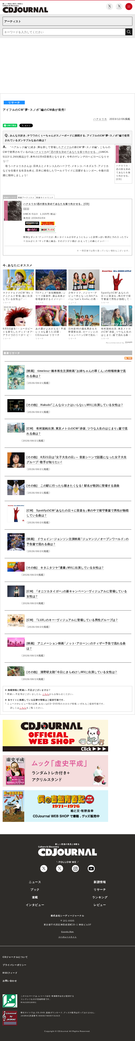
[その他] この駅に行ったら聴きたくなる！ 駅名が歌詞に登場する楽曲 (73, 485)
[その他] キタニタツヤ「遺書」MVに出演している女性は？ (65, 567)
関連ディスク (10, 197)
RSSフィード (10, 972)
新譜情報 (100, 882)
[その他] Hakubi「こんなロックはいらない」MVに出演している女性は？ (75, 404)
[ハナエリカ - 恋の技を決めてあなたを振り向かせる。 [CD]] (123, 146)
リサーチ (100, 889)
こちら (45, 694)
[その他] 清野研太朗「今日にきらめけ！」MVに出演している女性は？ (72, 672)
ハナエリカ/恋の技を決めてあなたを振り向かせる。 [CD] (56, 203)
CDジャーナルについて (15, 956)
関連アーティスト (26, 197)
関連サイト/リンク (44, 197)
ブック (35, 889)
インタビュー (35, 904)
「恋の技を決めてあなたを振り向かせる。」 (74, 151)
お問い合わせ (10, 980)
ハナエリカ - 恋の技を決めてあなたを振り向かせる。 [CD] (123, 172)
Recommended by (115, 342)
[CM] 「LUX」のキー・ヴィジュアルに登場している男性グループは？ (72, 620)
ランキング (100, 897)
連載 (35, 897)
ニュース (35, 882)
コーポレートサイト (67, 936)
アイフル (66, 147)
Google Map (67, 931)
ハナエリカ (100, 119)
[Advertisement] (67, 67)
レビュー (100, 904)
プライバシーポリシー (15, 964)
